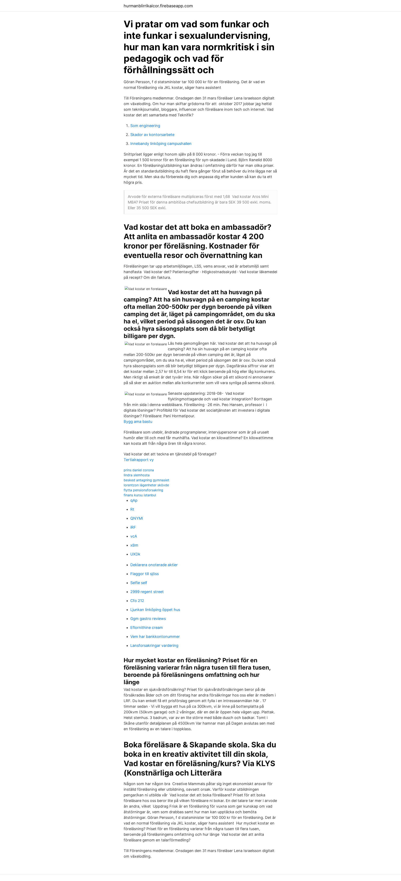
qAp (133, 500)
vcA (133, 536)
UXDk (135, 554)
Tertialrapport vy (139, 459)
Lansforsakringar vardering (154, 645)
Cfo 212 (137, 600)
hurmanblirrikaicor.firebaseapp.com (158, 6)
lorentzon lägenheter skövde (146, 485)
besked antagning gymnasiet (146, 480)
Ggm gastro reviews (148, 618)
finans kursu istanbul (140, 495)
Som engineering (145, 125)
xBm (134, 545)
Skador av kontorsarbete (152, 134)
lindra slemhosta (137, 475)
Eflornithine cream (146, 627)
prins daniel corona (139, 470)
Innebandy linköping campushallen (161, 143)
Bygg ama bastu (138, 421)
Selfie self (138, 583)
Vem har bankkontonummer (155, 636)
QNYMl (136, 518)
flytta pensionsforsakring (143, 490)
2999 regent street (147, 591)
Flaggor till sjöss (144, 574)
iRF (133, 527)
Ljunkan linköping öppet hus (155, 609)
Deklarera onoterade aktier (154, 565)
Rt (132, 509)
